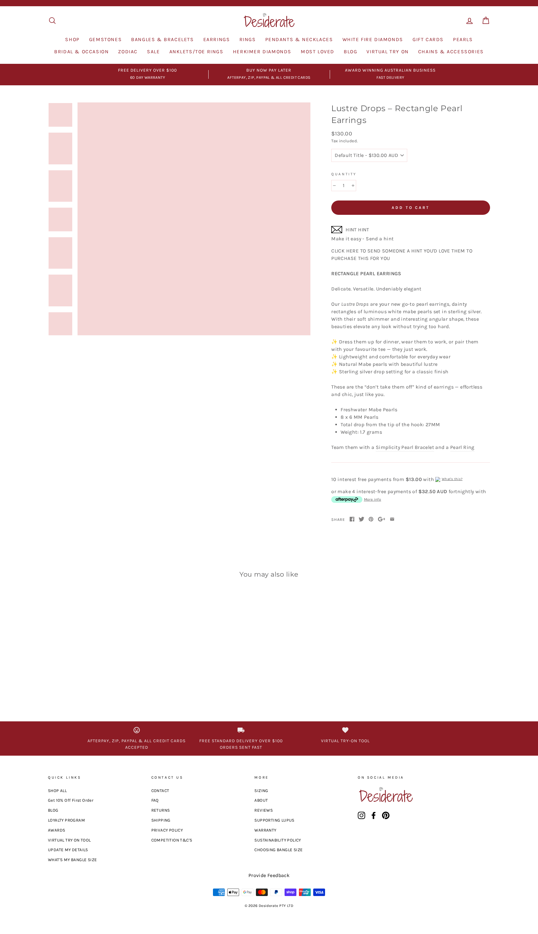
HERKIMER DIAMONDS (262, 51)
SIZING (261, 790)
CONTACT (160, 790)
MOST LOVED (317, 51)
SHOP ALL (57, 790)
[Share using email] (392, 519)
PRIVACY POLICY (167, 830)
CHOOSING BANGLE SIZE (278, 849)
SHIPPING (161, 820)
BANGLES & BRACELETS (162, 39)
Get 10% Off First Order (70, 800)
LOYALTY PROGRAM (66, 820)
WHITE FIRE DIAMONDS (372, 39)
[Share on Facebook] (352, 519)
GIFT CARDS (428, 39)
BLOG (350, 51)
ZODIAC (128, 51)
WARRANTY (265, 830)
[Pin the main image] (371, 519)
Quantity (344, 174)
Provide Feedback (269, 875)
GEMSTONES (105, 39)
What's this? (452, 479)
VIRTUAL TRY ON (387, 51)
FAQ (155, 800)
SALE (153, 51)
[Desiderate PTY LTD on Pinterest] (385, 815)
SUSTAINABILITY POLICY (277, 840)
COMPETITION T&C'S (171, 840)
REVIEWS (263, 810)
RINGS (247, 39)
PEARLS (463, 39)
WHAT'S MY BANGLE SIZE (72, 859)
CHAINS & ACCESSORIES (451, 51)
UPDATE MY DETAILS (68, 849)
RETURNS (160, 810)
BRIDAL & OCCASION (81, 51)
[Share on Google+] (381, 519)
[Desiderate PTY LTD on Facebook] (373, 815)
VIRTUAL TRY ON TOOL (69, 840)
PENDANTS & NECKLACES (299, 39)
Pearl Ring (462, 447)
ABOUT (261, 800)
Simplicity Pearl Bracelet (405, 447)
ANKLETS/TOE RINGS (196, 51)
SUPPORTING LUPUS (274, 820)
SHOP (72, 39)
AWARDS (56, 830)
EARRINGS (216, 39)
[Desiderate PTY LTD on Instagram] (361, 815)
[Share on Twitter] (361, 519)
